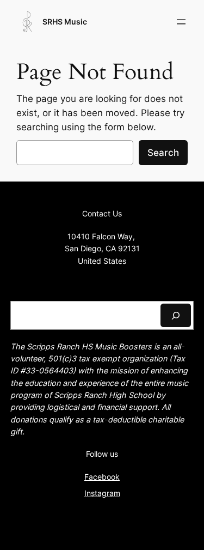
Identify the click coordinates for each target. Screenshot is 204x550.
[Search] (175, 315)
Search (163, 152)
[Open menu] (181, 21)
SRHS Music (64, 21)
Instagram (102, 493)
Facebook (102, 476)
